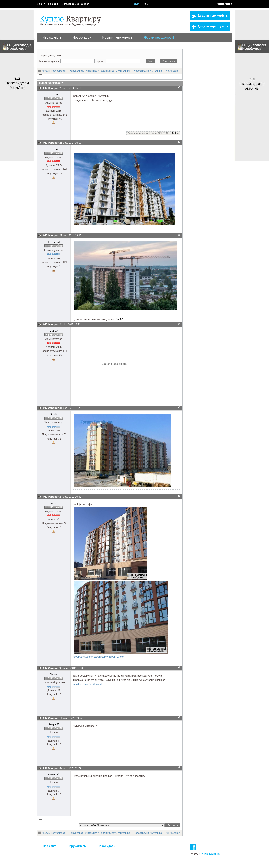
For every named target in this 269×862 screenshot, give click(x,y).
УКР (136, 4)
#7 (179, 667)
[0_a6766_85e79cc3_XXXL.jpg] (126, 308)
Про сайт (49, 846)
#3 (179, 234)
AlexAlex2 (54, 774)
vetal (54, 503)
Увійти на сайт (48, 4)
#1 (179, 87)
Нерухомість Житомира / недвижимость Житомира (99, 70)
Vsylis (53, 674)
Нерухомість (52, 37)
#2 (179, 141)
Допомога (224, 3)
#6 (179, 495)
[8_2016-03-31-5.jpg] (122, 485)
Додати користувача (213, 26)
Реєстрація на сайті (77, 4)
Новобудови (82, 37)
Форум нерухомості (159, 37)
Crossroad (54, 242)
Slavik (53, 414)
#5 (179, 407)
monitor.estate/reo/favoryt (87, 684)
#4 (179, 323)
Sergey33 (53, 724)
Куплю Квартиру (210, 853)
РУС (145, 4)
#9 (179, 767)
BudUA (54, 94)
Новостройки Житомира (148, 70)
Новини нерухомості (117, 37)
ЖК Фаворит (173, 70)
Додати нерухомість (213, 15)
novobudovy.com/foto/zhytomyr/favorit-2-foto (98, 656)
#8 (179, 717)
